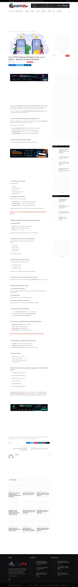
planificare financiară (26, 438)
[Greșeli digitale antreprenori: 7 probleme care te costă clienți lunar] (43, 504)
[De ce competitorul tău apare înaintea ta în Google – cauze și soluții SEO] (29, 504)
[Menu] (9, 11)
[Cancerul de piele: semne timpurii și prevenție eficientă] (55, 213)
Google (13, 328)
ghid (14, 110)
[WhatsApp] (5, 86)
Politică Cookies (36, 585)
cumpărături (22, 203)
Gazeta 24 (17, 454)
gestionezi (19, 392)
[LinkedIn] (5, 78)
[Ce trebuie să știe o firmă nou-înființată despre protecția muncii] (55, 200)
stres (22, 108)
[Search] (69, 11)
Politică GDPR (57, 585)
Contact (68, 585)
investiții (29, 131)
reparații (22, 205)
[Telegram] (5, 84)
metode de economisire (13, 438)
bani (36, 392)
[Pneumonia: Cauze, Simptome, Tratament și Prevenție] (55, 218)
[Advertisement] (39, 21)
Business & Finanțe (11, 491)
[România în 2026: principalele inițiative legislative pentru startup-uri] (43, 521)
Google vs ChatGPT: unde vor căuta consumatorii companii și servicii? (43, 494)
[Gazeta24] (18, 6)
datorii (15, 129)
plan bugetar (20, 438)
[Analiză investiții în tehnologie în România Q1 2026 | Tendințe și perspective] (29, 521)
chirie (19, 201)
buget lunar (18, 125)
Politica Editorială (63, 585)
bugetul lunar (24, 392)
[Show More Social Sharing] (33, 65)
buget (23, 121)
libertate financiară (14, 122)
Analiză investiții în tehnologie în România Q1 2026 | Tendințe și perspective (29, 529)
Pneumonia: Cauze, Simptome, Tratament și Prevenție (63, 218)
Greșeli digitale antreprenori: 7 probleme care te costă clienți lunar (43, 512)
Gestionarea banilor (13, 105)
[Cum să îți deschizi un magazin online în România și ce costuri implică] (14, 521)
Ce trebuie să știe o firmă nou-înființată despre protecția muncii (63, 200)
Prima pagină (10, 31)
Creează (13, 311)
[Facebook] (5, 73)
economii (18, 229)
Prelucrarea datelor (50, 585)
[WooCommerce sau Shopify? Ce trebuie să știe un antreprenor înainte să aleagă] (55, 170)
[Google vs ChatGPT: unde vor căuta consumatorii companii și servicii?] (43, 486)
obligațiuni (26, 313)
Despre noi (30, 585)
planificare (25, 324)
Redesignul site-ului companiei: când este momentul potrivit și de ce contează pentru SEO (14, 512)
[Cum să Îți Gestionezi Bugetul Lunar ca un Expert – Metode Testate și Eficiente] (29, 44)
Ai (12, 133)
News (13, 31)
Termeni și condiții (43, 585)
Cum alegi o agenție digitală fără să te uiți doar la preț (29, 494)
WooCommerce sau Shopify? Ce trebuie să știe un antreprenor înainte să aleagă (64, 169)
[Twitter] (5, 75)
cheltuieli (20, 356)
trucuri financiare (33, 438)
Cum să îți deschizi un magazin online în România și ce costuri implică (14, 529)
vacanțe (26, 131)
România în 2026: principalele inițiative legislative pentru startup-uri (43, 529)
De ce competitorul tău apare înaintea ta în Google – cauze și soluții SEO (29, 512)
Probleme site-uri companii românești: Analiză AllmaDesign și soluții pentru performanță (34, 1)
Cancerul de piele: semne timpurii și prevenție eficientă (64, 212)
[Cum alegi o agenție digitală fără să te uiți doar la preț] (29, 486)
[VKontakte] (5, 81)
